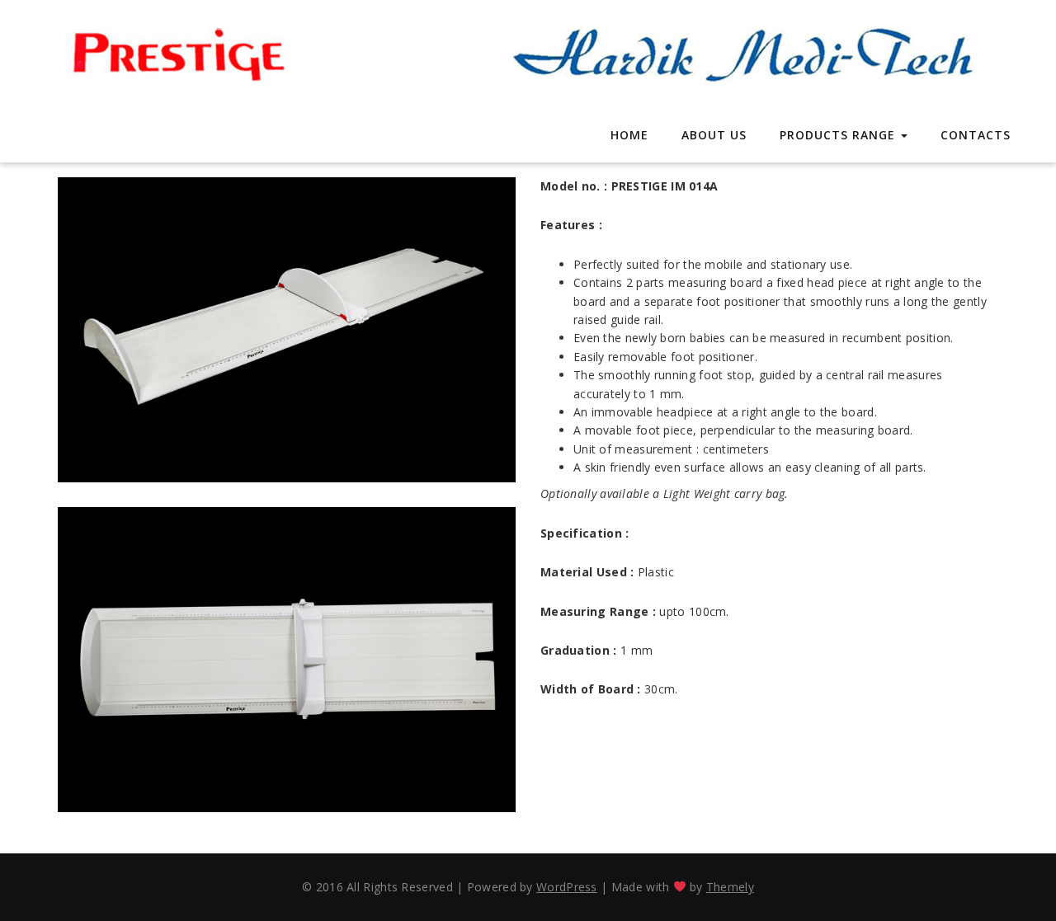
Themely (730, 887)
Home (629, 135)
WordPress (566, 887)
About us (714, 135)
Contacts (975, 135)
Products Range (839, 135)
